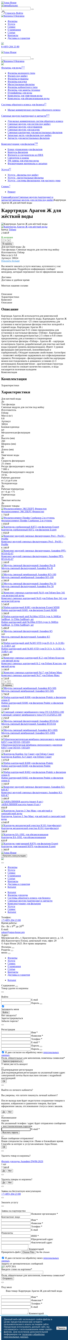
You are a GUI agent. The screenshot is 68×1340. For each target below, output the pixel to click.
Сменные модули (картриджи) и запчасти (25, 115)
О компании (14, 29)
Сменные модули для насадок (24, 129)
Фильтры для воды (13, 67)
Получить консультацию (14, 856)
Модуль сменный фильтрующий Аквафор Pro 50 (27, 586)
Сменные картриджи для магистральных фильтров (35, 132)
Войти (19, 13)
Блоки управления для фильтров (25, 149)
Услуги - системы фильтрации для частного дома (34, 180)
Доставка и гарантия (19, 38)
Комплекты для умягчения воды (25, 95)
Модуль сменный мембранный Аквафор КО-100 (27, 577)
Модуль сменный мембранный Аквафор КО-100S (28, 733)
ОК (4, 1081)
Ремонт (11, 191)
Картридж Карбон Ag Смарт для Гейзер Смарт (26, 756)
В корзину (7, 244)
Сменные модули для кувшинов (25, 126)
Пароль (35, 1003)
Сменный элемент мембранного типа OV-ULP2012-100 (31, 714)
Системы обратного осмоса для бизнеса (23, 104)
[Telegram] (2, 43)
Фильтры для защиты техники (24, 90)
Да (4, 1112)
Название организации (44, 1214)
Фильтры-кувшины (18, 78)
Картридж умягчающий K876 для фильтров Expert (28, 846)
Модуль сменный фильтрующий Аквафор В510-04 (28, 724)
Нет (10, 1112)
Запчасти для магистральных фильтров (29, 138)
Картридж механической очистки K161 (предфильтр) (30, 828)
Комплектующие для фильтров (19, 144)
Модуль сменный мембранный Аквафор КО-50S (27, 691)
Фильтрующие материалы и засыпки (27, 163)
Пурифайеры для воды (20, 92)
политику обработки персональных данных (24, 1335)
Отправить (8, 1278)
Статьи (11, 32)
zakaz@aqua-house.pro (13, 932)
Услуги (11, 24)
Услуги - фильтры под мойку (23, 175)
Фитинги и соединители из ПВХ (25, 155)
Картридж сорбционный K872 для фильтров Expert (28, 529)
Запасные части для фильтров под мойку (30, 135)
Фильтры (12, 21)
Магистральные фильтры (21, 84)
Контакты (13, 35)
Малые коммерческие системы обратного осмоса (34, 110)
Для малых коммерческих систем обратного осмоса (35, 121)
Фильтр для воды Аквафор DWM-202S (22, 1161)
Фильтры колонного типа (21, 73)
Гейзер (12, 229)
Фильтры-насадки (17, 81)
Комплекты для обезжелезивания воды (28, 98)
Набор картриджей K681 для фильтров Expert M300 (29, 610)
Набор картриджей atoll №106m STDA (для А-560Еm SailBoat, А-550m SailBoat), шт (29, 623)
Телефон (36, 1039)
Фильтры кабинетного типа (22, 87)
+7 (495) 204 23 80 (11, 920)
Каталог (13, 5)
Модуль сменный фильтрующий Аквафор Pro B (27, 568)
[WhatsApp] (2, 64)
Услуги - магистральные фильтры (26, 177)
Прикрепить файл (11, 1252)
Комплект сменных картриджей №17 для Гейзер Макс (30, 675)
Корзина (18, 16)
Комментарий (36, 1249)
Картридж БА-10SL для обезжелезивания (23, 837)
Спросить (10, 13)
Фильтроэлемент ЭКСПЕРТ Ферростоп (22, 511)
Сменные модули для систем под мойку (29, 124)
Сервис (11, 27)
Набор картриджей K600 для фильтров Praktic (26, 766)
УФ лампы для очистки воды (23, 160)
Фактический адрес (41, 1242)
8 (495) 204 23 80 (10, 46)
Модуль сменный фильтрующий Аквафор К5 (25, 636)
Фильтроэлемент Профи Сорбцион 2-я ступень (26, 520)
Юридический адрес (42, 1239)
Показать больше (10, 261)
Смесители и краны (18, 157)
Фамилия (37, 1035)
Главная (5, 197)
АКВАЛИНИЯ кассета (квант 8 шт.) (20, 804)
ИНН (35, 1236)
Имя (34, 1032)
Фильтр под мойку (18, 76)
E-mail (34, 999)
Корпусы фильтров (18, 152)
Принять (61, 1328)
